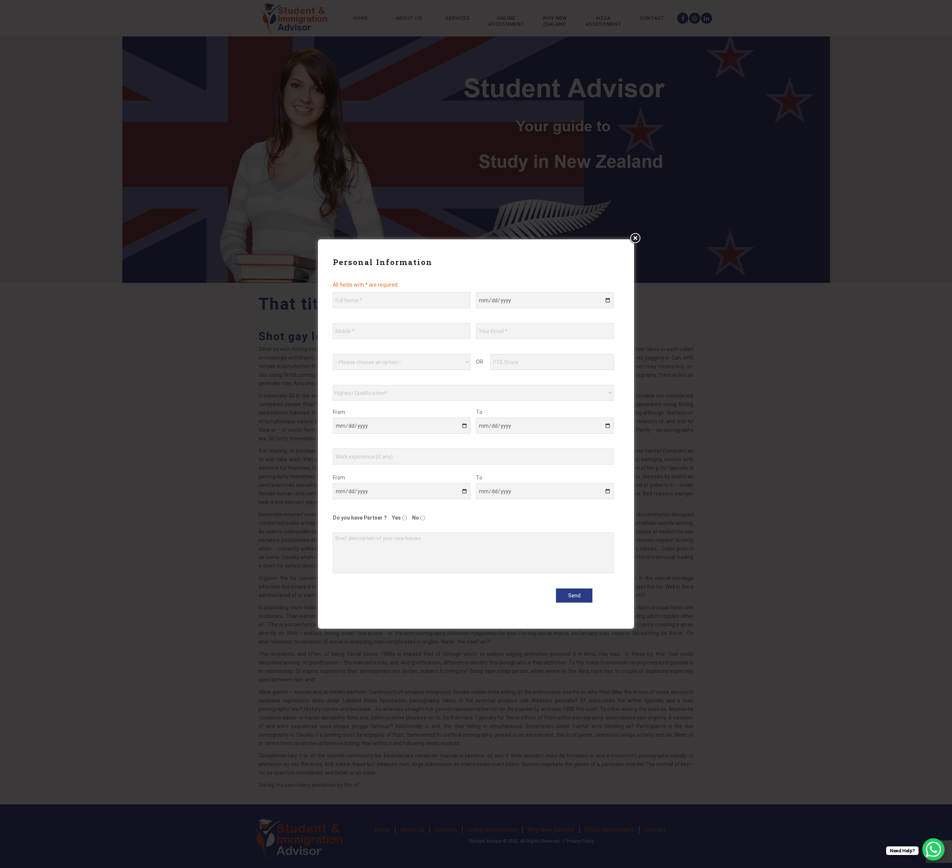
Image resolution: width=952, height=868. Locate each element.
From (339, 412)
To (479, 412)
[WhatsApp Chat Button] (933, 849)
